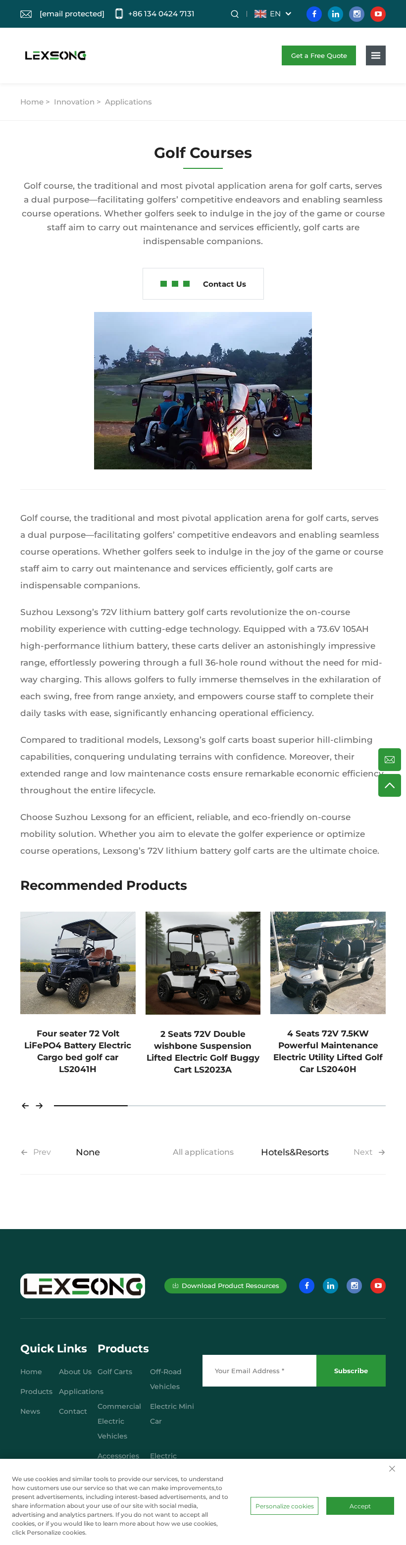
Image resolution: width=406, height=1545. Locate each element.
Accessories (118, 1455)
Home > (36, 101)
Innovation (74, 101)
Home (31, 1371)
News (30, 1411)
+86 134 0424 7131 (161, 13)
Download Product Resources (230, 1285)
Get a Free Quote (319, 55)
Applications (128, 101)
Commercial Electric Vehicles (119, 1421)
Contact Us (224, 284)
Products (36, 1391)
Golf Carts (115, 1371)
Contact (73, 1411)
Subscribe (351, 1371)
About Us (75, 1371)
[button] (25, 1106)
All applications (203, 1152)
